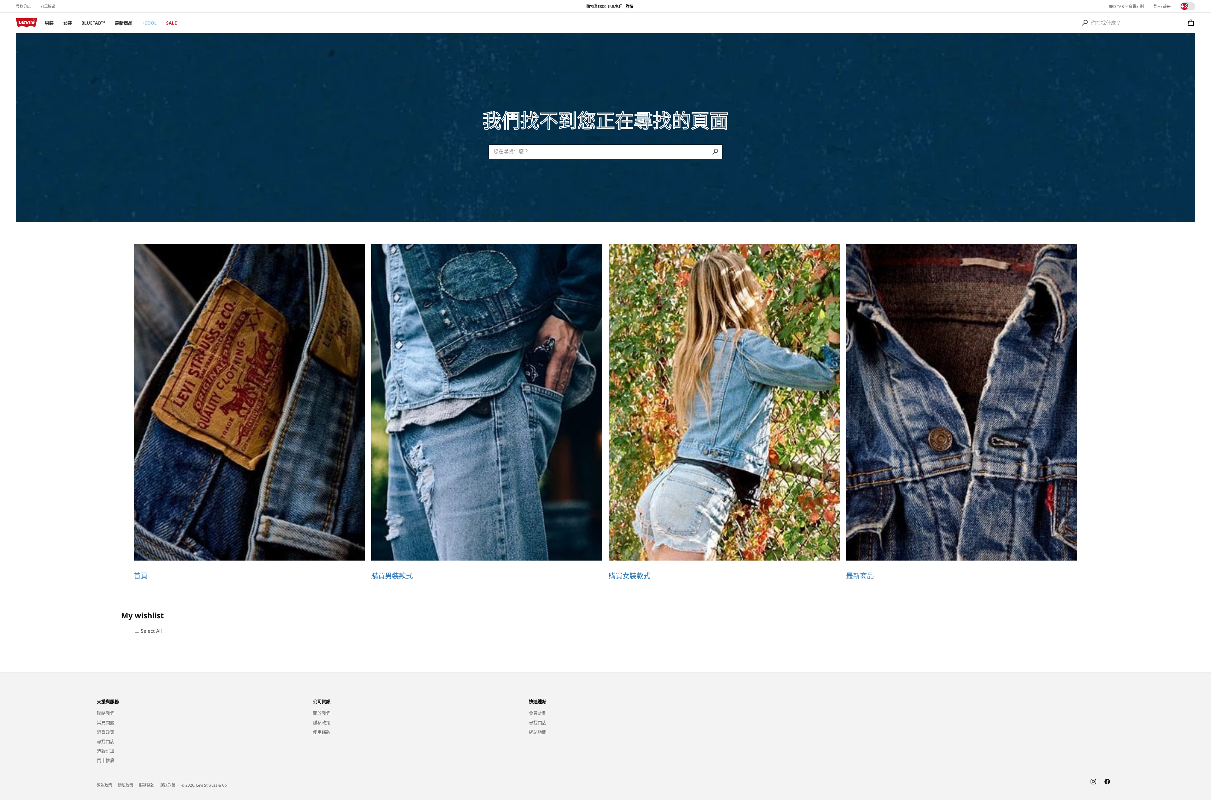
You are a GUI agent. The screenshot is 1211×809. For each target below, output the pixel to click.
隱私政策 (322, 722)
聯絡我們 (105, 713)
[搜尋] (1085, 22)
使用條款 (322, 732)
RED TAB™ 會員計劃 (1126, 6)
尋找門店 (105, 741)
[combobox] (1125, 22)
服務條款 (146, 785)
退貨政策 (105, 732)
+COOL (149, 23)
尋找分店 (23, 6)
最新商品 (123, 23)
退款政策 (104, 785)
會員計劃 (538, 713)
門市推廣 (105, 760)
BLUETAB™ (93, 23)
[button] (1190, 23)
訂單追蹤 (48, 6)
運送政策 (167, 785)
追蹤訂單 (105, 751)
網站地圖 (538, 732)
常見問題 (105, 722)
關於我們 (322, 713)
